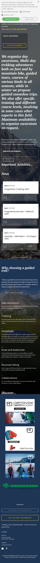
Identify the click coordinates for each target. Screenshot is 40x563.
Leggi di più (10, 9)
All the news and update (20, 257)
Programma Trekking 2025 (16, 189)
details (30, 197)
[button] (20, 15)
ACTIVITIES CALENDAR (20, 518)
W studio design (31, 557)
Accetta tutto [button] (10, 19)
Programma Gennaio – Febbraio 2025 (19, 212)
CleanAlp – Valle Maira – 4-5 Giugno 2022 (20, 237)
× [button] (38, 1)
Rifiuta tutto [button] (29, 19)
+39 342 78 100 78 (6, 545)
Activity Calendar (14, 45)
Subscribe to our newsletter (20, 510)
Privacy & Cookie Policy (11, 557)
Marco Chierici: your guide (14, 293)
